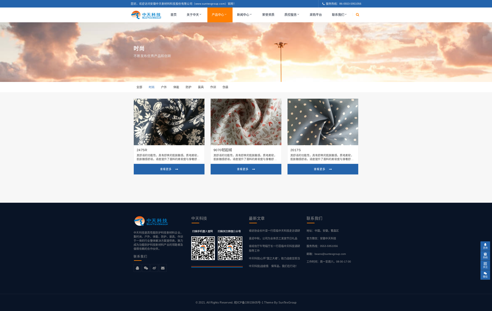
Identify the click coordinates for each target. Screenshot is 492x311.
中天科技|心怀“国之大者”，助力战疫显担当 (274, 258)
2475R (142, 150)
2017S (295, 150)
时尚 (152, 87)
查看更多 (166, 169)
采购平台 (316, 14)
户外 (164, 87)
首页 (173, 14)
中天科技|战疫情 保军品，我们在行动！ (273, 266)
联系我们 (338, 14)
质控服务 (290, 14)
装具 (201, 87)
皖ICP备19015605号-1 (249, 302)
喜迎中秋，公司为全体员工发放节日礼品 (273, 238)
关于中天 (193, 14)
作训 (213, 87)
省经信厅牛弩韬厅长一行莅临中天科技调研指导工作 (274, 248)
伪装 (225, 87)
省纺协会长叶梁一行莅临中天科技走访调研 (274, 230)
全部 (139, 87)
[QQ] (137, 268)
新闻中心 (243, 14)
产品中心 (218, 14)
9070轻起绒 (223, 150)
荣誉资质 (268, 14)
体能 (176, 87)
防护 (188, 87)
